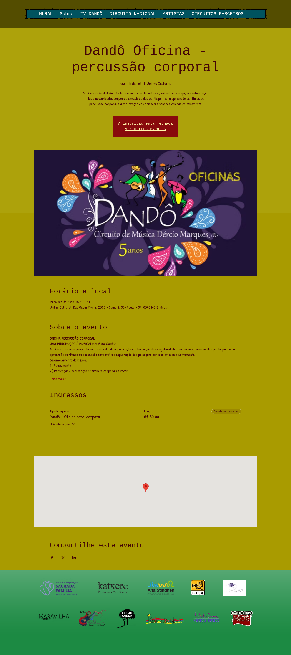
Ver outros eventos (145, 129)
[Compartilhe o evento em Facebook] (52, 557)
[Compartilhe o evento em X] (63, 557)
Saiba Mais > (58, 378)
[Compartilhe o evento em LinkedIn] (74, 557)
